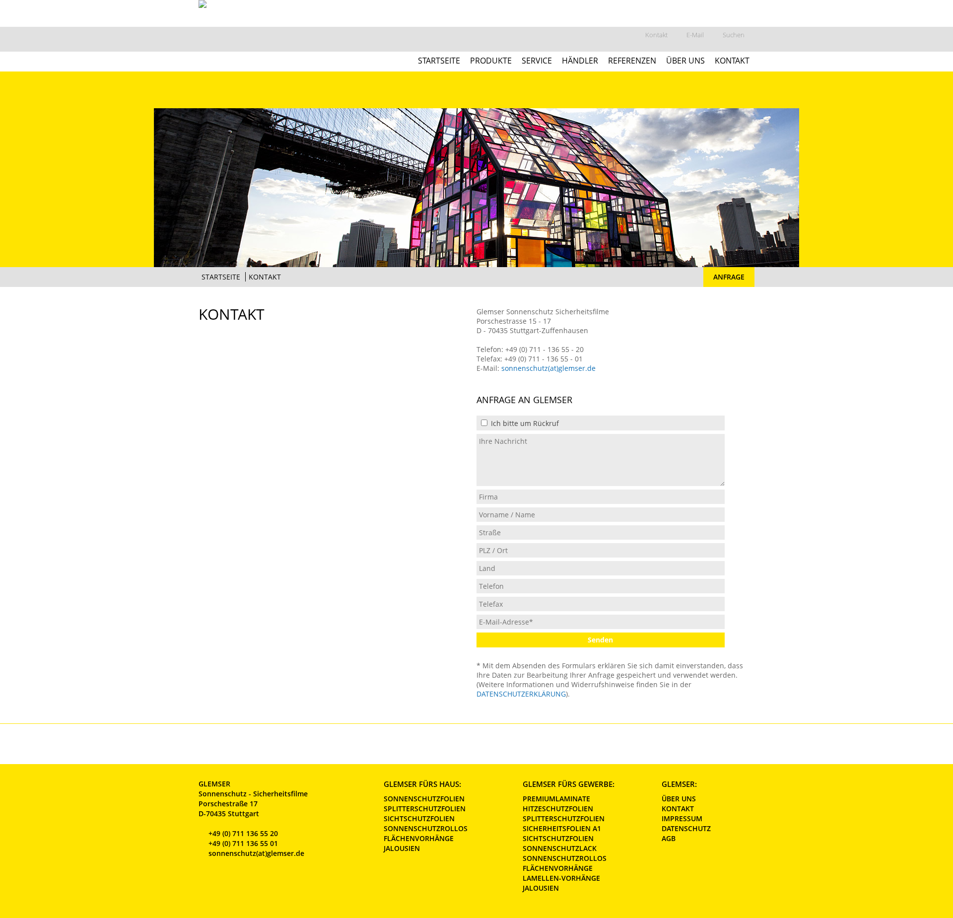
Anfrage (729, 277)
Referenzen (632, 59)
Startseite (439, 59)
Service (537, 59)
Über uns (685, 59)
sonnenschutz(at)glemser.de (548, 368)
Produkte (491, 59)
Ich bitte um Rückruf (524, 423)
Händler (580, 59)
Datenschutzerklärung (521, 694)
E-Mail (695, 34)
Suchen (734, 34)
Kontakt (656, 34)
